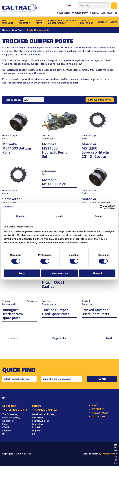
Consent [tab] (20, 215)
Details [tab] (59, 215)
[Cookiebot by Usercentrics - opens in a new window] (101, 207)
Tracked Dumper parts (49, 137)
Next (109, 338)
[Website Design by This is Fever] (115, 453)
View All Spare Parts (99, 99)
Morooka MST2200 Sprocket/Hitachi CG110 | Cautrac (95, 150)
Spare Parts (39, 22)
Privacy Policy (100, 413)
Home (5, 30)
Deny (22, 273)
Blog (94, 405)
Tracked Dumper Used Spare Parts (55, 312)
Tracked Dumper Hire (86, 22)
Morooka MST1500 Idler (54, 181)
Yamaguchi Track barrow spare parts (12, 314)
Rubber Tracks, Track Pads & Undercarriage (62, 22)
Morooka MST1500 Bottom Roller (16, 148)
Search (103, 379)
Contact (102, 21)
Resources (98, 409)
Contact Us (98, 416)
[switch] (44, 261)
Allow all (97, 273)
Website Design (98, 453)
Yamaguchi (32, 300)
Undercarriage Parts (9, 137)
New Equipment (7, 22)
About (113, 21)
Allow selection (59, 273)
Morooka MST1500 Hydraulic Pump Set (54, 150)
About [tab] (98, 215)
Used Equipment (24, 22)
